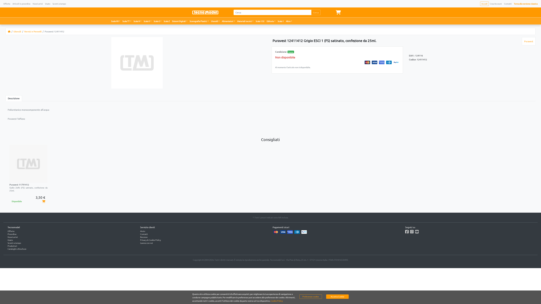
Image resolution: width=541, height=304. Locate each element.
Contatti (508, 3)
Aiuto (142, 231)
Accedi (484, 3)
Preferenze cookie (310, 296)
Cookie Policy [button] (277, 300)
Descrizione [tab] (14, 98)
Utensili (17, 31)
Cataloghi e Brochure (17, 249)
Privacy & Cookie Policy (150, 240)
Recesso (144, 237)
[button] (115, 21)
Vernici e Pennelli (33, 31)
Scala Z (167, 21)
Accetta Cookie (337, 296)
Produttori (12, 246)
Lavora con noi (146, 243)
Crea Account (496, 3)
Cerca (316, 12)
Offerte (6, 3)
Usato (47, 3)
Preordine (12, 234)
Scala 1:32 (260, 21)
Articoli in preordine (21, 3)
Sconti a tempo (59, 3)
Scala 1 (281, 21)
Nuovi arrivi (38, 3)
